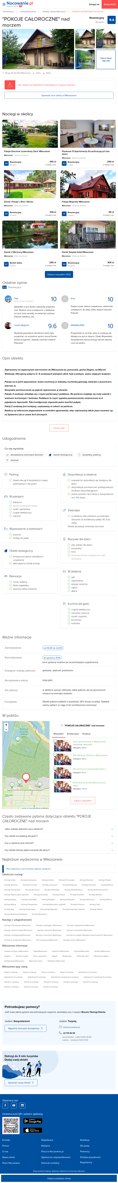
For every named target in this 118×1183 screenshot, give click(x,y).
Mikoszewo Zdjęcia (101, 956)
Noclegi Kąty (9, 909)
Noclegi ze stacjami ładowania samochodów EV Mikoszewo (90, 935)
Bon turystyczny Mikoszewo (47, 940)
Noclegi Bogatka (48, 899)
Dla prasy (84, 1145)
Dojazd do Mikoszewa (60, 951)
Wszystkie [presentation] (59, 733)
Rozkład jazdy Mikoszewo (14, 961)
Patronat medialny (50, 1162)
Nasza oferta (8, 1157)
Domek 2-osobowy (11, 982)
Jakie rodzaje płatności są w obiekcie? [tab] (24, 828)
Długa (7, 73)
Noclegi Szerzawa (89, 885)
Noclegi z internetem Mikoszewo (48, 935)
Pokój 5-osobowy (66, 972)
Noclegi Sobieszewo (29, 880)
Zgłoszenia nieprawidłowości (56, 1157)
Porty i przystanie (40, 956)
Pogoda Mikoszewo (81, 951)
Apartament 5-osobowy (37, 977)
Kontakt (6, 1139)
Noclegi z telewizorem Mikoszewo (17, 925)
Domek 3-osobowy (31, 982)
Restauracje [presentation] (73, 733)
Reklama (45, 1145)
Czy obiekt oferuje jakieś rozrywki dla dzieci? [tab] (27, 850)
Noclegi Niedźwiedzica (73, 889)
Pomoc (5, 1145)
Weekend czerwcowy (68, 1171)
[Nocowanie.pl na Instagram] (22, 1105)
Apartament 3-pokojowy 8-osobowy (97, 977)
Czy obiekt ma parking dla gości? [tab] (21, 835)
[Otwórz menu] (4, 4)
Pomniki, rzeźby (22, 956)
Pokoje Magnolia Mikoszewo (76, 201)
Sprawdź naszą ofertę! (19, 1082)
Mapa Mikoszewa (40, 951)
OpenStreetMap (34, 808)
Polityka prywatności (90, 1157)
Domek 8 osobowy (31, 987)
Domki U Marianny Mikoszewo (19, 252)
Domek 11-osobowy (50, 987)
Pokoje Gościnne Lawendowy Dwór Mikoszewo (27, 151)
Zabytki (54, 956)
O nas (5, 1151)
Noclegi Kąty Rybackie (49, 909)
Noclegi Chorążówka (12, 889)
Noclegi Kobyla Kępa (27, 909)
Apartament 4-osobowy (13, 977)
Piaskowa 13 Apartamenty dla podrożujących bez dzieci (86, 153)
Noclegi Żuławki (105, 880)
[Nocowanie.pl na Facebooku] (5, 1105)
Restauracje (67, 956)
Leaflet (23, 808)
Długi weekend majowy (42, 1171)
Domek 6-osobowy (90, 982)
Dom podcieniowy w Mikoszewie (89, 741)
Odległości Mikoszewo (56, 961)
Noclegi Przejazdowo (29, 904)
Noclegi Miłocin (106, 899)
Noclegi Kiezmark (77, 894)
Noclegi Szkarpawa (67, 899)
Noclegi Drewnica (86, 880)
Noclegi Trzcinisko (30, 885)
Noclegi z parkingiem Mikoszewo (49, 925)
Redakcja (84, 1139)
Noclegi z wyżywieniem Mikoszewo (80, 925)
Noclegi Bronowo (11, 885)
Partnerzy (85, 1151)
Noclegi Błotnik (107, 885)
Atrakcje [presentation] (86, 733)
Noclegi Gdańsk (96, 909)
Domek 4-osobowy (51, 982)
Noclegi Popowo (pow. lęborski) (16, 894)
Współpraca (47, 1139)
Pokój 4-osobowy (48, 972)
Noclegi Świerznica (87, 899)
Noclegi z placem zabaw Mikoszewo (18, 930)
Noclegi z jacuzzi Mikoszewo (74, 940)
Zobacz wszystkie (83, 800)
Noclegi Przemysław (67, 880)
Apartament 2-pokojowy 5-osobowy (65, 977)
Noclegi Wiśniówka (52, 889)
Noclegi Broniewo (32, 889)
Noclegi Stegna (10, 899)
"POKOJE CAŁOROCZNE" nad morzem (36, 21)
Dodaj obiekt (110, 4)
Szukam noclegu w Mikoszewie (16, 951)
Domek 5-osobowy (70, 982)
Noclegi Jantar (10, 880)
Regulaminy (86, 1162)
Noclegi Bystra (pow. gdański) (54, 904)
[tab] (58, 734)
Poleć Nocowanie (11, 1162)
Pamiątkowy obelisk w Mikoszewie (90, 755)
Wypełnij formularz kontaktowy (23, 1028)
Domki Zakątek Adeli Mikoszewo (77, 252)
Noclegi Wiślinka (95, 894)
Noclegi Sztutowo (77, 904)
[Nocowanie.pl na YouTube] (14, 1105)
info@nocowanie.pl (71, 1027)
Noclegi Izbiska (48, 880)
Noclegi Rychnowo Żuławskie (15, 914)
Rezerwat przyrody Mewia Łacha (89, 782)
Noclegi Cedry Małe (29, 899)
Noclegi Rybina (10, 904)
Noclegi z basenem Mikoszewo (49, 930)
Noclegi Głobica (59, 894)
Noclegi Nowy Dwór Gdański (74, 909)
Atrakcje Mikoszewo (102, 951)
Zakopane (81, 1171)
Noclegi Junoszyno (49, 885)
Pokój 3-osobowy (29, 972)
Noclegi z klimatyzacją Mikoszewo (17, 935)
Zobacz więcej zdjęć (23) (106, 59)
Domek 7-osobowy (11, 987)
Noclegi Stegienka (70, 885)
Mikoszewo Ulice (35, 961)
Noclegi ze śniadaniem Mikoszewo (17, 940)
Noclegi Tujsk (95, 904)
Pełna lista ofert (83, 956)
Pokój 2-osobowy (11, 972)
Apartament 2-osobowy (88, 972)
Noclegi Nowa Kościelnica (98, 889)
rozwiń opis (59, 428)
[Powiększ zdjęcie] (85, 39)
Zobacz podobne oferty (59, 1178)
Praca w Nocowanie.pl (52, 1151)
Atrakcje (7, 956)
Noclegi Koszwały (40, 894)
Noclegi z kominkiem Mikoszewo (79, 930)
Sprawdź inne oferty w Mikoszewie (59, 95)
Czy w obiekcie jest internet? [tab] (19, 843)
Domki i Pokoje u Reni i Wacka (18, 201)
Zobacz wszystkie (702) (59, 274)
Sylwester (55, 1171)
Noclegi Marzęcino (39, 914)
